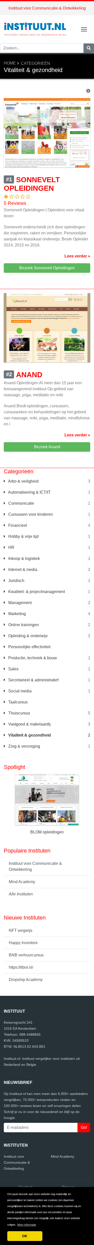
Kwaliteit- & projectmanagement (36, 591)
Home (10, 63)
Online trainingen (23, 625)
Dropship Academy (26, 979)
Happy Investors (23, 943)
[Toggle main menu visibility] (84, 29)
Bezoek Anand (47, 447)
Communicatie (20, 503)
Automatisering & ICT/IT (29, 492)
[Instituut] (35, 29)
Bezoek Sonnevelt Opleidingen (47, 268)
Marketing (16, 614)
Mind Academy (22, 882)
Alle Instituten (21, 894)
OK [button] (24, 1236)
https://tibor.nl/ (21, 967)
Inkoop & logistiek (23, 558)
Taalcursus (17, 702)
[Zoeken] (88, 48)
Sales (13, 669)
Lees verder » (77, 256)
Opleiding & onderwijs (27, 636)
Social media (19, 691)
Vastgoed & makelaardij (29, 724)
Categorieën (35, 63)
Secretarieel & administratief (32, 680)
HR (10, 547)
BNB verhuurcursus (26, 955)
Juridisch (15, 580)
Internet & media (22, 569)
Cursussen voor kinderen (30, 514)
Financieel (17, 525)
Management (19, 603)
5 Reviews (15, 203)
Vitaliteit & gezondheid (29, 735)
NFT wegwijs (20, 930)
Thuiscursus (18, 713)
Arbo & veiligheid (23, 481)
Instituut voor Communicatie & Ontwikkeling (47, 8)
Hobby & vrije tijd (23, 536)
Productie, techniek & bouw (32, 658)
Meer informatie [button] (26, 1224)
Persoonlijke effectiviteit (28, 647)
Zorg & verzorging (23, 746)
